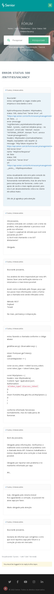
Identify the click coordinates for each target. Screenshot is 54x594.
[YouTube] (25, 582)
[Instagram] (34, 582)
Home (10, 28)
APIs (17, 28)
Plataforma (25, 28)
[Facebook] (17, 582)
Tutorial (42, 47)
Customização (31, 47)
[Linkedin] (42, 582)
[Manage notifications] (6, 589)
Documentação (28, 50)
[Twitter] (10, 582)
